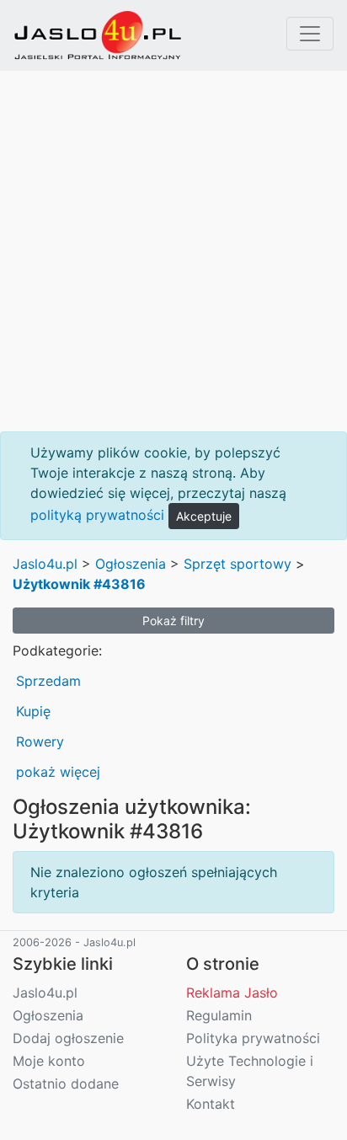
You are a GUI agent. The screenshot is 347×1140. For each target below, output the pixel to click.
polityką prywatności (97, 514)
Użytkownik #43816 (79, 583)
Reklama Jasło (232, 992)
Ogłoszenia (130, 563)
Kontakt (210, 1103)
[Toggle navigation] (310, 34)
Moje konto (49, 1060)
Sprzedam (48, 680)
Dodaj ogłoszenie (68, 1038)
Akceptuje (204, 516)
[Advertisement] (173, 251)
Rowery (40, 741)
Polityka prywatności (253, 1038)
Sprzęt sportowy (237, 563)
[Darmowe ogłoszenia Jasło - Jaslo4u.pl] (97, 35)
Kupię (33, 711)
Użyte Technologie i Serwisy (249, 1070)
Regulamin (219, 1015)
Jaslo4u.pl (45, 563)
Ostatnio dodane (66, 1083)
